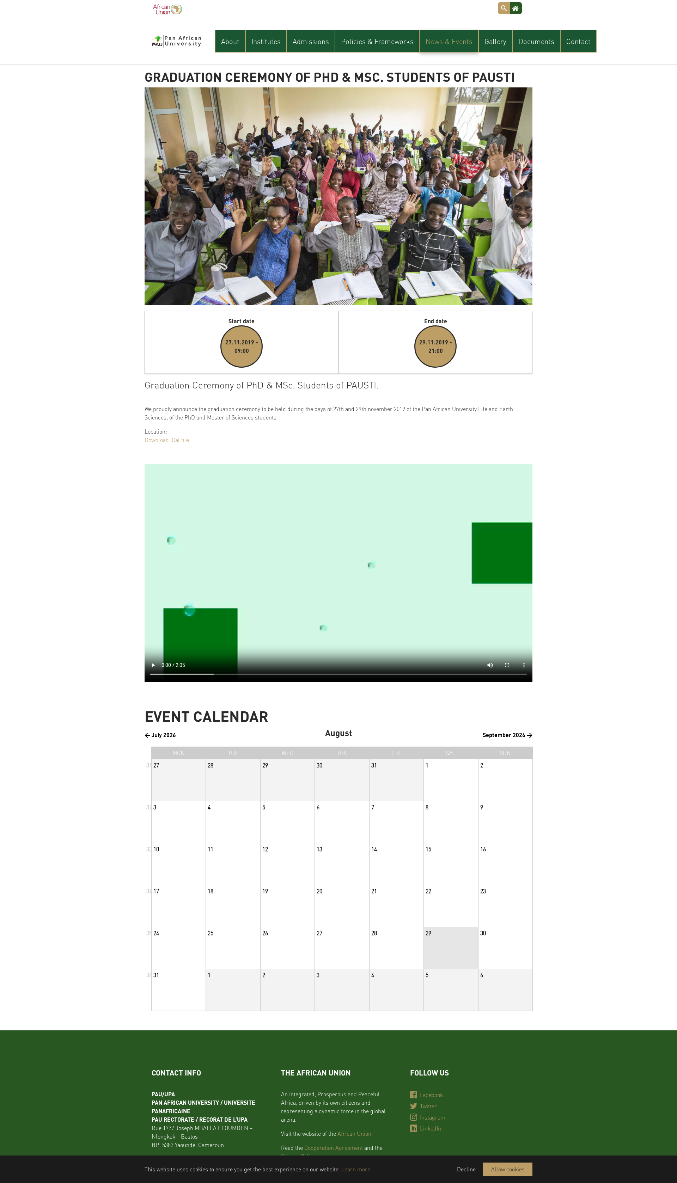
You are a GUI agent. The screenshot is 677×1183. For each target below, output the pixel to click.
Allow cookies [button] (508, 1169)
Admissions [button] (311, 41)
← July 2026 (160, 734)
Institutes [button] (266, 41)
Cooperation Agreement (333, 1147)
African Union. (355, 1133)
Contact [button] (578, 41)
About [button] (230, 41)
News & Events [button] (449, 41)
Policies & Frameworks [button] (377, 41)
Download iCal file (167, 439)
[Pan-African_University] (176, 41)
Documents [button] (536, 41)
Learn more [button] (355, 1169)
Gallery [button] (495, 41)
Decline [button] (466, 1169)
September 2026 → (507, 734)
